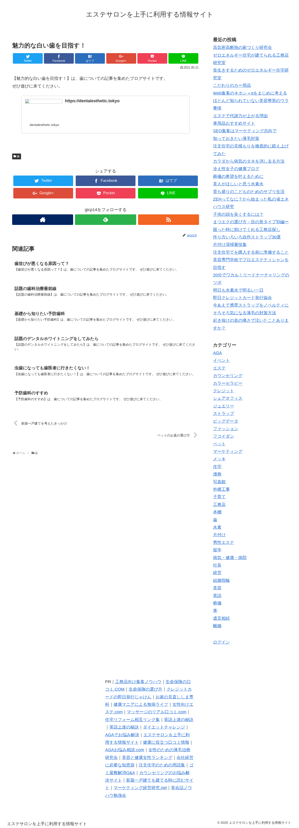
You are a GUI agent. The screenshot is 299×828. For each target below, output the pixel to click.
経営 (217, 572)
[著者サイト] (42, 219)
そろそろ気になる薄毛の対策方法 (244, 313)
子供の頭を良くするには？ (238, 214)
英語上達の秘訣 (178, 719)
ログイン (221, 642)
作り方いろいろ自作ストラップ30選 (247, 237)
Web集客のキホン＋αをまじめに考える (250, 93)
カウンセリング (227, 375)
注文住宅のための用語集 (162, 765)
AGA (217, 353)
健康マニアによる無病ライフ (141, 704)
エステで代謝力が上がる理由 (240, 116)
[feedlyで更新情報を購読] (105, 219)
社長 (217, 565)
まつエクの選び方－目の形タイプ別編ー (251, 222)
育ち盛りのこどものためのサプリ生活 (249, 191)
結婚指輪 (221, 580)
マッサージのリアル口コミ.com (156, 712)
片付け (219, 534)
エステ (219, 368)
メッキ (219, 459)
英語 (217, 595)
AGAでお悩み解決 (122, 735)
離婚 (217, 625)
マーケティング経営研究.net (140, 787)
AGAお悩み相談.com (124, 749)
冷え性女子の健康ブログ (236, 168)
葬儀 (217, 603)
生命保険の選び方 (145, 689)
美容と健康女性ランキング (147, 757)
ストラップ (223, 413)
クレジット (223, 390)
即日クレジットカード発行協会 (242, 297)
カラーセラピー (227, 383)
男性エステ (223, 542)
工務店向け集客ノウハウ (138, 681)
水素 (217, 527)
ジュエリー (223, 406)
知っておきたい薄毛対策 (236, 138)
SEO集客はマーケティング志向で (245, 130)
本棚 (217, 512)
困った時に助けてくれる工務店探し (246, 229)
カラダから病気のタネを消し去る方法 (249, 161)
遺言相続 (221, 618)
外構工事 (221, 489)
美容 (217, 588)
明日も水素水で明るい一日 (238, 290)
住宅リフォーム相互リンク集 (132, 719)
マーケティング (227, 451)
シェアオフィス (227, 398)
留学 (217, 550)
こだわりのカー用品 (232, 85)
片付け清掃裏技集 (230, 244)
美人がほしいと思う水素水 (238, 184)
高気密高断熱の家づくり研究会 (242, 47)
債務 (217, 474)
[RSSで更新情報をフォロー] (168, 219)
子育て (219, 497)
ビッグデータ (225, 421)
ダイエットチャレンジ (164, 727)
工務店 (219, 504)
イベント (221, 360)
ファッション (225, 428)
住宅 (217, 466)
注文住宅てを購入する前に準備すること (251, 252)
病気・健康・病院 (230, 557)
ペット (219, 444)
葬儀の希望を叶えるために (238, 176)
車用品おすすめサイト (234, 123)
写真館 (219, 482)
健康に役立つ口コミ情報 (166, 742)
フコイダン (223, 436)
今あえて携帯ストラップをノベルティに (251, 305)
